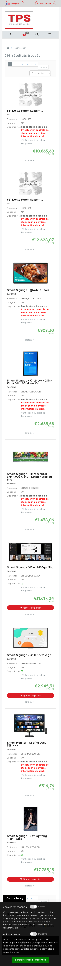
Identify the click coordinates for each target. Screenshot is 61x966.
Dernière (43, 67)
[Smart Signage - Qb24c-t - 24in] (30, 274)
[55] (30, 96)
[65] (30, 184)
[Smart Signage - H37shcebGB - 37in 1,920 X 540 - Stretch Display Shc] (30, 458)
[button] (37, 34)
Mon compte (45, 3)
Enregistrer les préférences (30, 959)
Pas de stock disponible (35, 131)
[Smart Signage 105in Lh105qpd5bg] (30, 553)
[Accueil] (8, 47)
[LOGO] (19, 19)
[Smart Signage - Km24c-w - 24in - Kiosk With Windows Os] (30, 365)
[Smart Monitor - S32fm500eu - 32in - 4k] (30, 727)
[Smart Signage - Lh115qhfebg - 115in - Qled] (30, 820)
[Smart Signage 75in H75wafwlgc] (30, 639)
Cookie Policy (14, 898)
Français (15, 3)
